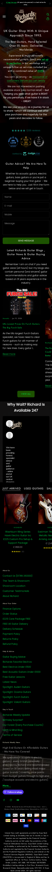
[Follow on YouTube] (18, 800)
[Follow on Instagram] (11, 800)
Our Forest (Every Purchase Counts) (23, 725)
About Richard (11, 596)
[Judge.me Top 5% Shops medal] (38, 141)
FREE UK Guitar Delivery (15, 623)
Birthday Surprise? (13, 720)
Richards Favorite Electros (17, 661)
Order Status (10, 613)
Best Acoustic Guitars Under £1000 (22, 671)
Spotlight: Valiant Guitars (16, 702)
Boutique (48, 343)
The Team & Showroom (16, 580)
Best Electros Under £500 (17, 666)
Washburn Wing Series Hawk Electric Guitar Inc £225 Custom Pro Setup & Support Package (17, 537)
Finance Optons (12, 608)
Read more (9, 354)
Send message (26, 240)
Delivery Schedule (13, 628)
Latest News (10, 682)
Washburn (18, 528)
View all (26, 393)
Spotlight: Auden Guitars (16, 687)
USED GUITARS (33, 488)
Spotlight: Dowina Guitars (17, 692)
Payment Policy (11, 634)
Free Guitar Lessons (14, 677)
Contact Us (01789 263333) (18, 575)
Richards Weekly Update (16, 714)
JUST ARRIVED (12, 488)
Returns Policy (10, 639)
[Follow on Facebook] (4, 800)
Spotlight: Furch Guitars (16, 697)
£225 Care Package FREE (16, 618)
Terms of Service (12, 735)
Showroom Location (14, 585)
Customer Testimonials (16, 591)
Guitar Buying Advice (14, 656)
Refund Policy (10, 644)
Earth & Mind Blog (12, 730)
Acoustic (6, 318)
